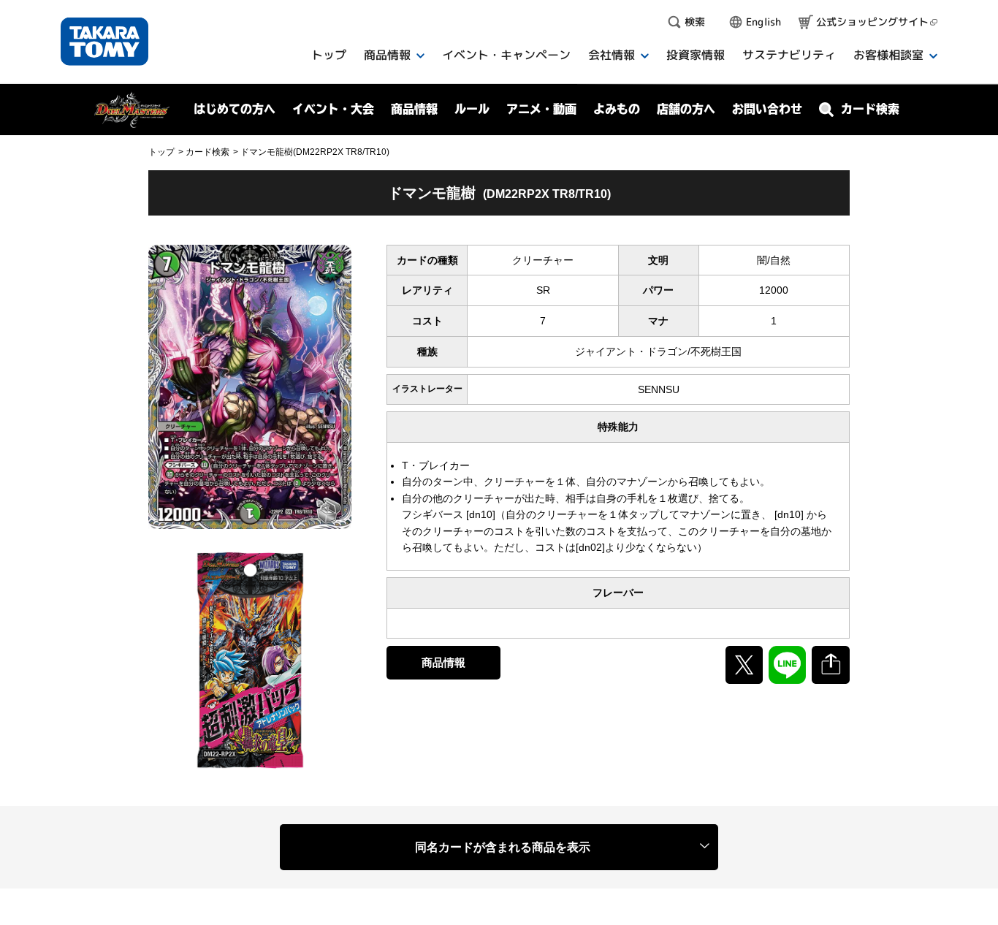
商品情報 (443, 662)
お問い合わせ (767, 109)
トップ (161, 152)
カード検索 (207, 152)
